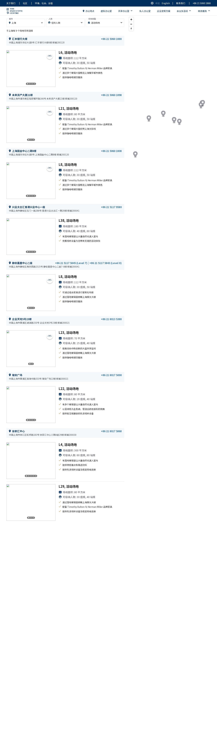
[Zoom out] (131, 24)
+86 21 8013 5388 (111, 319)
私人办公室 (145, 11)
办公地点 (89, 11)
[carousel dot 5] (35, 476)
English (166, 3)
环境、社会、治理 (44, 3)
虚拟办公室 (106, 11)
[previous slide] (11, 68)
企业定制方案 (163, 11)
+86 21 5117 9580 (111, 207)
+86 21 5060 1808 (111, 151)
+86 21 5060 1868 (202, 3)
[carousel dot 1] (28, 84)
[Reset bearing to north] (131, 28)
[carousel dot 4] (34, 84)
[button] (202, 103)
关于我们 (10, 3)
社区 (25, 3)
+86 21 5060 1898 (111, 95)
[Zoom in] (131, 19)
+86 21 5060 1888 (111, 39)
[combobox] (25, 23)
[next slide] (50, 68)
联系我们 (180, 3)
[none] (65, 23)
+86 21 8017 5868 (111, 431)
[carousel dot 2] (30, 84)
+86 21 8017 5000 (111, 375)
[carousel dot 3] (32, 84)
